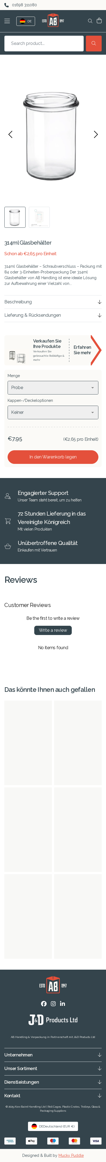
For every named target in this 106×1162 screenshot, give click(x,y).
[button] (8, 21)
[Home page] (53, 20)
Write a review (53, 630)
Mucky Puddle (71, 1155)
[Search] (94, 43)
